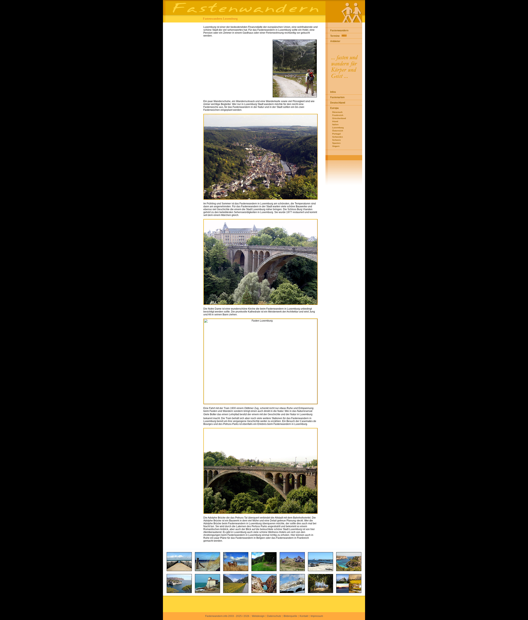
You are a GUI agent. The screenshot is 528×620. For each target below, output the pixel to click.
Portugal (336, 134)
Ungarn (335, 146)
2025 (239, 616)
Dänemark (337, 112)
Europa (334, 108)
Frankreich (337, 115)
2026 (246, 616)
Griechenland (339, 118)
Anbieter (335, 41)
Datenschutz (274, 616)
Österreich (337, 131)
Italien (335, 124)
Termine (335, 35)
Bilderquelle (290, 616)
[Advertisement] (181, 84)
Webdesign (258, 616)
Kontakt (304, 616)
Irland (335, 121)
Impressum (317, 616)
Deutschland (337, 102)
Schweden (337, 137)
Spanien (336, 143)
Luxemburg (338, 127)
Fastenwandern (339, 30)
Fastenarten (337, 97)
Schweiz (336, 140)
